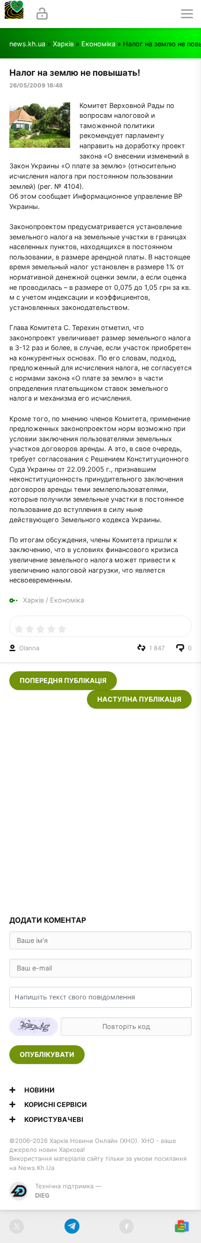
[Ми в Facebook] (126, 1226)
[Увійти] (42, 14)
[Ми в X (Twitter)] (16, 1226)
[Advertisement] (100, 809)
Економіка (98, 44)
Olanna (29, 648)
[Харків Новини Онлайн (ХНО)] (14, 14)
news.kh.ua (27, 44)
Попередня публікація (63, 680)
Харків (63, 44)
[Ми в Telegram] (72, 1226)
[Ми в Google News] (181, 1226)
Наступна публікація (139, 699)
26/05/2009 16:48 (36, 85)
